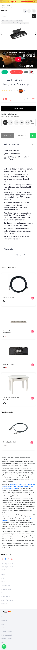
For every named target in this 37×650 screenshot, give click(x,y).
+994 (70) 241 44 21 (7, 7)
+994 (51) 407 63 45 (7, 5)
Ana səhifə (5, 21)
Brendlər (4, 620)
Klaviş (11, 21)
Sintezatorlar (18, 21)
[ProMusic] (4, 11)
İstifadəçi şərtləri (6, 635)
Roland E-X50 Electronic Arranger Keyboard (15, 23)
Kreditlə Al (22, 135)
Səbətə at (7, 135)
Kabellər (4, 604)
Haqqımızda (5, 617)
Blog (2, 624)
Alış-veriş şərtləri (6, 631)
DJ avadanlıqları (6, 589)
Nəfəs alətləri (5, 596)
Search (34, 16)
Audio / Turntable (7, 600)
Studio (3, 582)
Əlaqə (3, 628)
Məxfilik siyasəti (6, 638)
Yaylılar (3, 593)
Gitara (3, 578)
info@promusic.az (6, 569)
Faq (2, 642)
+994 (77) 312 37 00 (7, 567)
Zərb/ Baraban (6, 585)
